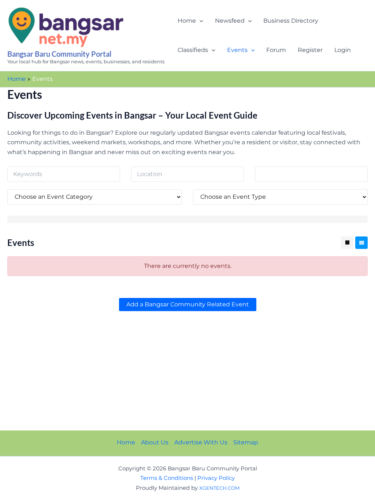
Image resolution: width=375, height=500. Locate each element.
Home (187, 20)
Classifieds (193, 49)
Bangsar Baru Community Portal (59, 53)
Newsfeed (230, 20)
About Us (154, 442)
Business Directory (290, 20)
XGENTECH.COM (219, 488)
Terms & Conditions (166, 478)
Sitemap (245, 442)
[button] (199, 21)
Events (237, 49)
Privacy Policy (216, 478)
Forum (276, 49)
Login (342, 49)
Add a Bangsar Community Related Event (187, 304)
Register (310, 49)
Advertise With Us (200, 442)
